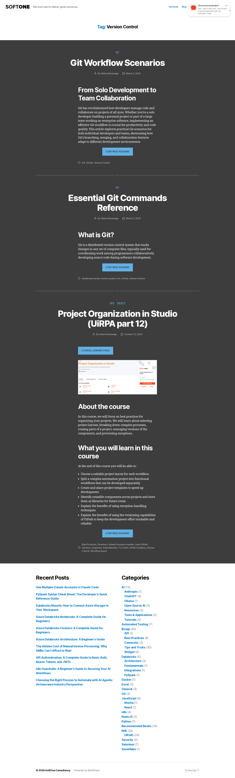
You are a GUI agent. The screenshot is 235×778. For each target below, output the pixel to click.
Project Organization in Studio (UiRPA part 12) (117, 318)
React (128, 707)
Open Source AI (134, 605)
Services (173, 6)
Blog (184, 6)
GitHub (89, 162)
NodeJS (127, 716)
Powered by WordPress (87, 770)
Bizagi (126, 629)
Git (118, 52)
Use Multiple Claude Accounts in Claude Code (67, 587)
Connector (131, 642)
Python (126, 721)
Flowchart (103, 544)
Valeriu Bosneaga (109, 73)
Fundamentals (133, 665)
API (126, 633)
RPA (112, 303)
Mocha (129, 702)
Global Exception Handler (121, 544)
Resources (131, 610)
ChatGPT (130, 596)
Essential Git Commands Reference (117, 203)
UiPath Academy (137, 547)
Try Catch (123, 547)
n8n (124, 712)
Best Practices (89, 544)
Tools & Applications (138, 615)
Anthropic (131, 591)
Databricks (129, 656)
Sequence (97, 547)
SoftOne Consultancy (57, 770)
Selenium (128, 744)
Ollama (129, 601)
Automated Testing (135, 624)
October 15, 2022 (133, 334)
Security (127, 739)
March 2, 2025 (133, 73)
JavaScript (129, 698)
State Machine (110, 547)
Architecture (133, 661)
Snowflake (129, 749)
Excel (125, 684)
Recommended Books (136, 726)
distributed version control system (99, 278)
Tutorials (130, 619)
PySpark (130, 675)
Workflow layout (99, 551)
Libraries (86, 547)
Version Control (102, 162)
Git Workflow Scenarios (117, 62)
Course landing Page (95, 350)
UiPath (121, 303)
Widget (129, 652)
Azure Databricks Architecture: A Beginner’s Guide (70, 639)
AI (123, 587)
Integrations (132, 670)
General (127, 689)
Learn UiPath (141, 544)
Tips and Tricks (134, 647)
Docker (126, 679)
